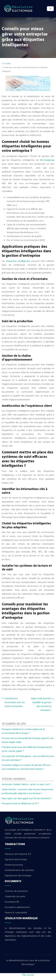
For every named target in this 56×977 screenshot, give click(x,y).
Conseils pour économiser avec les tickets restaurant (14, 702)
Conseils (7, 63)
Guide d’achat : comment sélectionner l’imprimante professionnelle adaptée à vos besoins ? (27, 791)
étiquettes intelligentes (18, 261)
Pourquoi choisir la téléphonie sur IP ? (20, 804)
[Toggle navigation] (50, 8)
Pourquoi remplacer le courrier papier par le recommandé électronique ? (23, 731)
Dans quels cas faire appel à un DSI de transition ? (27, 799)
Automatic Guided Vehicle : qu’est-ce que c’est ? (26, 784)
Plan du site (28, 975)
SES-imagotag (47, 160)
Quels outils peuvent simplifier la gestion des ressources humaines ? (41, 704)
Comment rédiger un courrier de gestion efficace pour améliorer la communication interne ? (26, 767)
